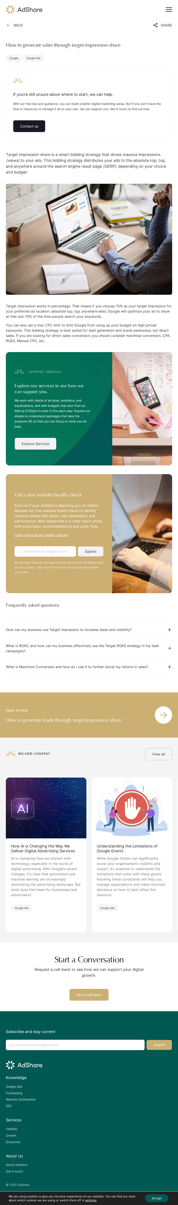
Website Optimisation (21, 1099)
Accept (157, 1198)
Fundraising (14, 1093)
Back (18, 25)
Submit (90, 551)
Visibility (11, 1129)
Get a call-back (89, 995)
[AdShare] (24, 9)
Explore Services (35, 444)
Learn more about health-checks (41, 535)
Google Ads (33, 58)
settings (90, 1200)
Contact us (29, 126)
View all (158, 754)
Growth (11, 1135)
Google (14, 58)
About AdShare (16, 1165)
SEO (9, 1106)
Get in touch (14, 1171)
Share (166, 25)
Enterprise (13, 1142)
